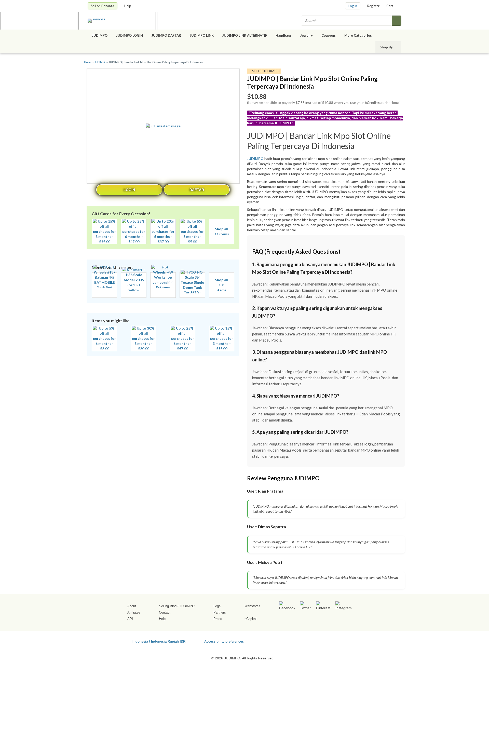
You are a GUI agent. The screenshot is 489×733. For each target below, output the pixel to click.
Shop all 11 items (221, 231)
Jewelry (306, 35)
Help (128, 6)
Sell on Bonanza (102, 6)
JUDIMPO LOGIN (129, 35)
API (130, 619)
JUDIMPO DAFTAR (166, 35)
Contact (164, 612)
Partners (219, 612)
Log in (352, 6)
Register (373, 6)
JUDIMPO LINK (202, 35)
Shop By (386, 47)
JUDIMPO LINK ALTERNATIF (244, 35)
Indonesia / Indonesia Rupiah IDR (158, 641)
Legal (217, 606)
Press (217, 619)
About (131, 606)
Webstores (252, 606)
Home (88, 62)
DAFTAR (196, 190)
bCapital (250, 619)
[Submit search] (396, 21)
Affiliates (133, 612)
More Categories (358, 35)
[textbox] (347, 21)
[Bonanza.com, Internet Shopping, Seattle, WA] (328, 640)
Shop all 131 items (221, 285)
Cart (389, 6)
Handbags (284, 35)
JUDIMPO (99, 35)
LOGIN (129, 190)
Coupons (328, 35)
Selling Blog (167, 606)
